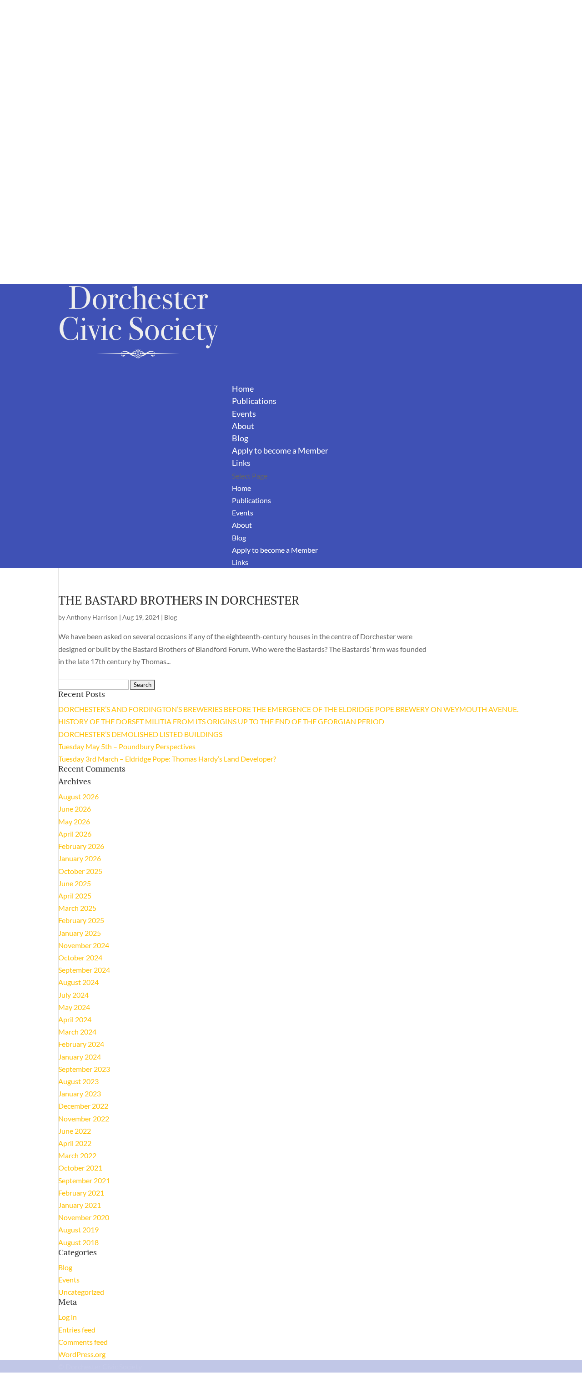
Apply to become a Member (280, 450)
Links (240, 562)
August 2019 (78, 1229)
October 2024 (80, 957)
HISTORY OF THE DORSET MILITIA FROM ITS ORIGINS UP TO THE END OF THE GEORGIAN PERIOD (221, 721)
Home (241, 488)
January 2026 (79, 858)
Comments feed (83, 1342)
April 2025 (74, 895)
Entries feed (76, 1329)
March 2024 (77, 1031)
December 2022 (83, 1105)
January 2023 (79, 1093)
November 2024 (83, 945)
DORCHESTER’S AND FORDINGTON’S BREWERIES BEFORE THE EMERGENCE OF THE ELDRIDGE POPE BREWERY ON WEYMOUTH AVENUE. (288, 709)
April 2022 (74, 1143)
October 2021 (80, 1167)
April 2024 (74, 1019)
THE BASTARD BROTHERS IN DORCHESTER (178, 600)
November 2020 (83, 1217)
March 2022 (77, 1155)
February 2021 (81, 1192)
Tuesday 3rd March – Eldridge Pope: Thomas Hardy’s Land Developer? (167, 758)
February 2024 (81, 1044)
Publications (251, 500)
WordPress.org (81, 1354)
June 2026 (74, 808)
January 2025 (79, 933)
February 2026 (81, 846)
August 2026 (78, 796)
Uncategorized (81, 1291)
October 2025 (80, 871)
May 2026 (74, 821)
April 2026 (74, 833)
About (242, 524)
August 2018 (78, 1242)
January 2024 (79, 1056)
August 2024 (78, 982)
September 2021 (84, 1180)
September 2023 (84, 1069)
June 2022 (74, 1130)
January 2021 (79, 1205)
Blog (239, 537)
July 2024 (73, 994)
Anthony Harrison (92, 617)
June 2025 (74, 883)
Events (242, 512)
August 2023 (78, 1081)
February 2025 (81, 920)
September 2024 (84, 969)
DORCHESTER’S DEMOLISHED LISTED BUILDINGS (140, 734)
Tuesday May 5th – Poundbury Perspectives (127, 746)
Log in (67, 1316)
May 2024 (74, 1007)
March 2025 (77, 908)
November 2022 (83, 1118)
